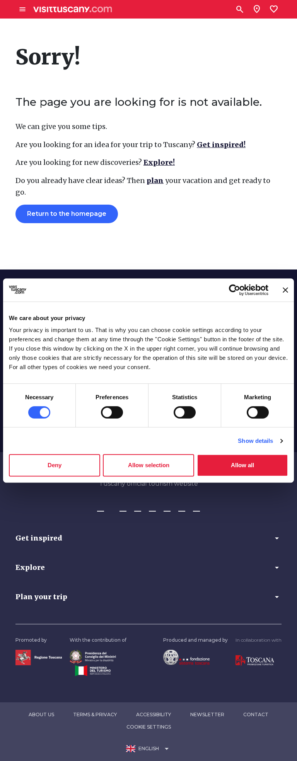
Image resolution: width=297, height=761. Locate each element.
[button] (148, 538)
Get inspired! (221, 144)
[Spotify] (196, 507)
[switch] (112, 412)
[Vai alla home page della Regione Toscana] (38, 657)
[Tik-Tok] (137, 507)
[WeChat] (181, 507)
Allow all (242, 465)
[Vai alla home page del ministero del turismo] (93, 670)
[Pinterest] (152, 507)
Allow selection (148, 465)
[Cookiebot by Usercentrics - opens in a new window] (234, 290)
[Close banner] (285, 290)
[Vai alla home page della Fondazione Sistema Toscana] (186, 656)
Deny (54, 465)
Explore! (159, 162)
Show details (255, 440)
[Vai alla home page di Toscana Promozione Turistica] (255, 660)
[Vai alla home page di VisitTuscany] (72, 9)
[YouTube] (167, 507)
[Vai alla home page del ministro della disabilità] (93, 656)
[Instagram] (122, 507)
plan (155, 180)
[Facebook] (100, 507)
